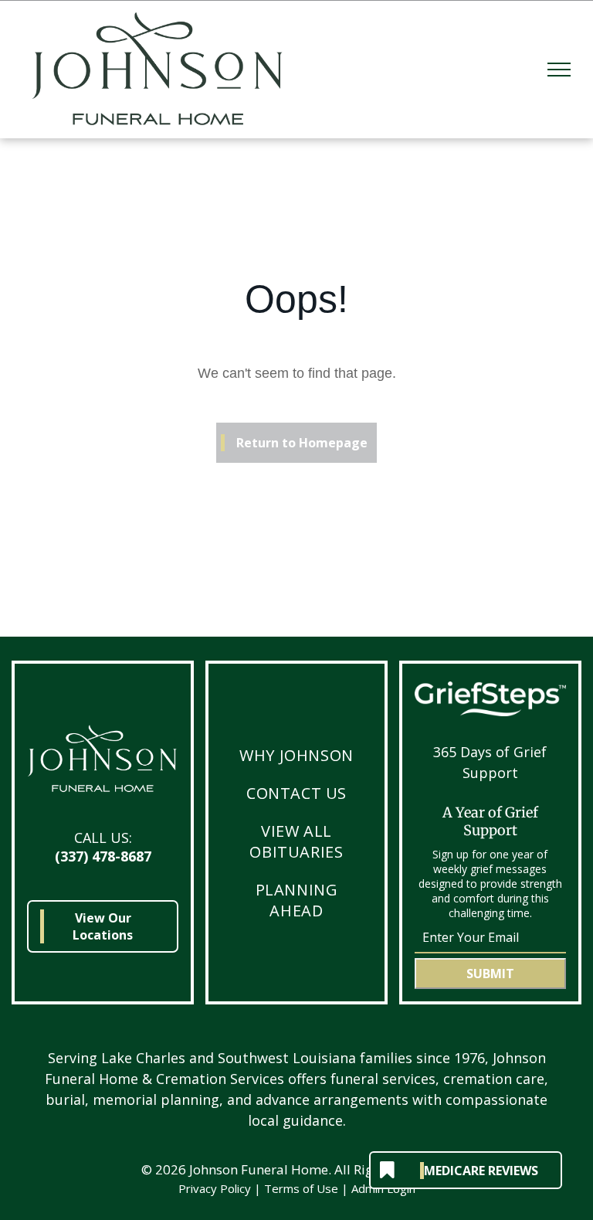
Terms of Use (301, 1188)
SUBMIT (490, 973)
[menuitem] (296, 755)
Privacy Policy (214, 1188)
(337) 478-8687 (103, 856)
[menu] (559, 69)
